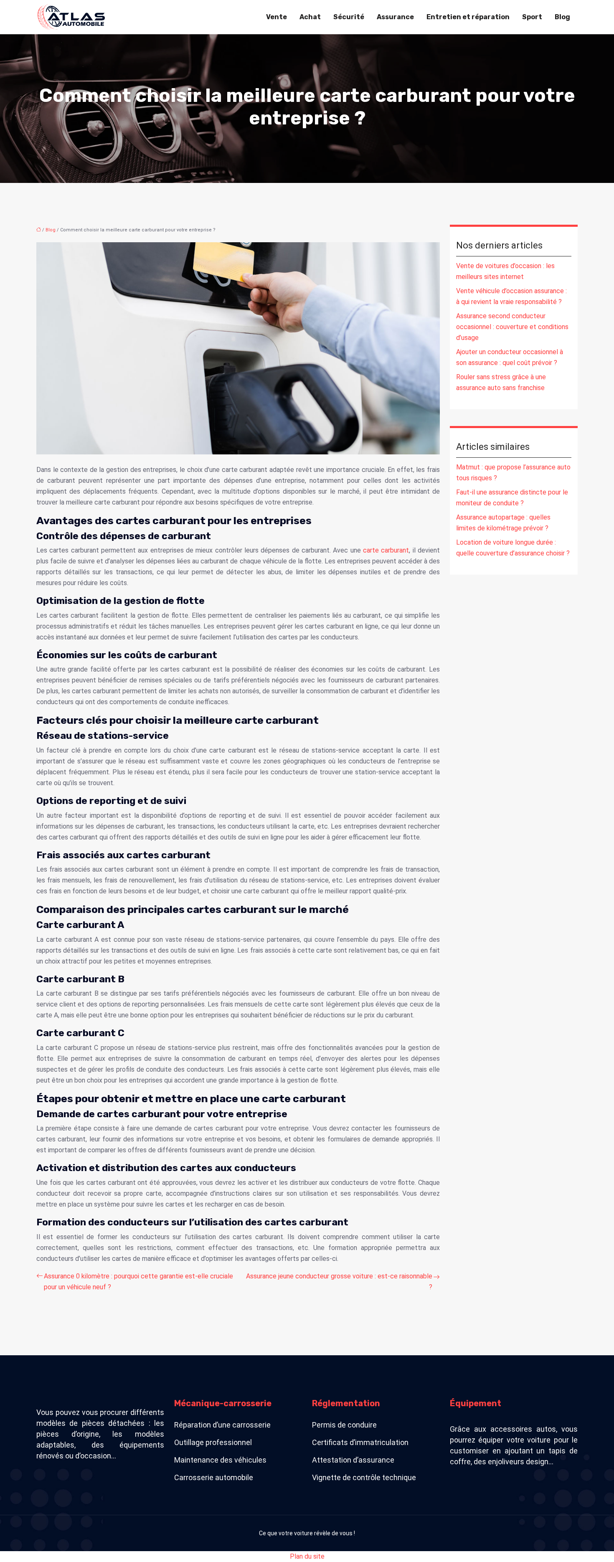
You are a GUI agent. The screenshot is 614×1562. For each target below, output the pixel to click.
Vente (276, 17)
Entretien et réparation (468, 17)
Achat (310, 17)
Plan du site (307, 1556)
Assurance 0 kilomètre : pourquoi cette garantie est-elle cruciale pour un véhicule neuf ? (138, 1281)
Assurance (395, 17)
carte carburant (386, 550)
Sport (532, 17)
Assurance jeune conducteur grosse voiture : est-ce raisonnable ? (339, 1281)
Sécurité (348, 17)
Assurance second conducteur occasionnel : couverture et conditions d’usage (512, 327)
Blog (562, 17)
